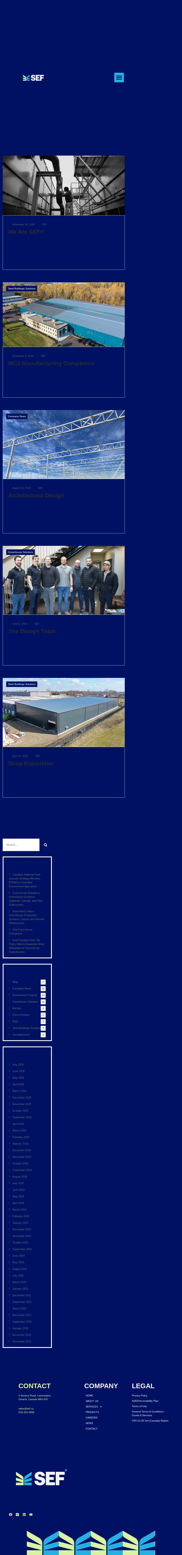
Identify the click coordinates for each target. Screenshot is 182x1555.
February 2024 (20, 1216)
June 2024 (18, 1189)
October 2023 (20, 1242)
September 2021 (22, 1301)
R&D (15, 1021)
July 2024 (18, 1183)
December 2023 (21, 1229)
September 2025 (22, 1117)
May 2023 (18, 1262)
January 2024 (20, 1222)
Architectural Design (36, 495)
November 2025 (21, 1104)
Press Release (21, 1014)
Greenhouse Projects (24, 995)
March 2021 (19, 1308)
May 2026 (18, 1077)
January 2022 (20, 1288)
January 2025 (20, 1143)
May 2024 (18, 1196)
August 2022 (19, 1268)
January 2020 (20, 1328)
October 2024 (20, 1163)
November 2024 (21, 1156)
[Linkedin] (24, 1514)
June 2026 (18, 1071)
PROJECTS (92, 1412)
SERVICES (92, 1406)
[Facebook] (10, 1514)
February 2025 (20, 1137)
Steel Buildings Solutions (22, 288)
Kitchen (16, 1008)
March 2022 (19, 1282)
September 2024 (22, 1170)
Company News (17, 416)
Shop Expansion (30, 763)
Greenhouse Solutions (20, 552)
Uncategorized (20, 1034)
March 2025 (19, 1130)
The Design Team (31, 631)
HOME (89, 1395)
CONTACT (92, 1428)
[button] (119, 77)
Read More (15, 262)
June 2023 (18, 1255)
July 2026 (18, 1064)
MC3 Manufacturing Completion (51, 363)
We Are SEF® (26, 232)
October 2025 (20, 1110)
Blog (15, 981)
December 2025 (21, 1097)
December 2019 (21, 1334)
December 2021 (21, 1295)
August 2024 (19, 1176)
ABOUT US (92, 1401)
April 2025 (18, 1123)
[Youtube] (31, 1514)
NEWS (89, 1423)
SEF (44, 224)
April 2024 (18, 1202)
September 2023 (22, 1249)
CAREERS (91, 1417)
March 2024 (19, 1209)
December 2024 (21, 1150)
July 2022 (18, 1275)
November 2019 (21, 1341)
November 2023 (21, 1235)
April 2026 (18, 1084)
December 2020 (21, 1315)
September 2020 (22, 1321)
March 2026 (19, 1090)
